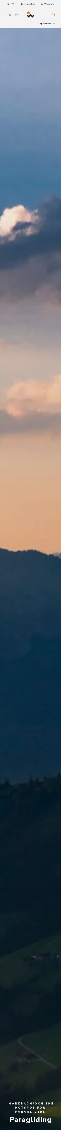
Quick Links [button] (46, 24)
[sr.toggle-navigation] (9, 14)
